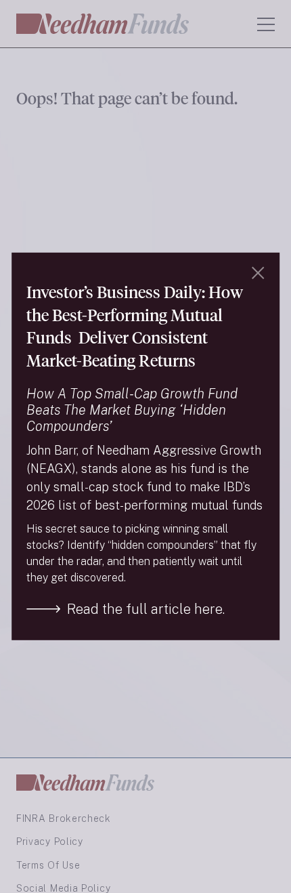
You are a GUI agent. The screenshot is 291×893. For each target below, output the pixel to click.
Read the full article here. (146, 609)
